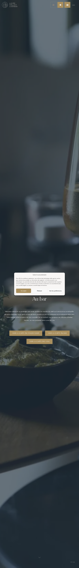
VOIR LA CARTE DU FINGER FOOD (25, 333)
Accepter (23, 291)
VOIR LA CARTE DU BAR (57, 333)
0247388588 (53, 5)
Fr (71, 562)
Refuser (39, 291)
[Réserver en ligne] (60, 5)
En (74, 562)
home (9, 5)
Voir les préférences (55, 291)
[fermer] (73, 4)
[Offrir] (67, 5)
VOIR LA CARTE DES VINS (39, 341)
